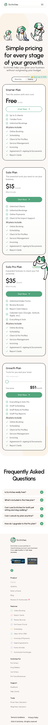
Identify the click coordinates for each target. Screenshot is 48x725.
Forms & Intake (19, 647)
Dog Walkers (15, 667)
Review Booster (20, 620)
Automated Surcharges (22, 652)
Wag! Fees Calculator (18, 707)
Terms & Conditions (18, 717)
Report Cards (19, 615)
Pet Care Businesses (18, 676)
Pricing (13, 582)
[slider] (7, 381)
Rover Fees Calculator (18, 702)
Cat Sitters (14, 672)
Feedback (14, 687)
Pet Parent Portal (20, 624)
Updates (13, 586)
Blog (12, 595)
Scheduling (18, 629)
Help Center (14, 691)
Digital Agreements (21, 643)
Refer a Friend (15, 591)
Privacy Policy (33, 717)
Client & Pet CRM (20, 634)
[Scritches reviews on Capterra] (17, 561)
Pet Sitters (14, 663)
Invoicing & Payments (22, 638)
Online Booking (19, 610)
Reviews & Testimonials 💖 (20, 600)
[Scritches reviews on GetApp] (32, 561)
